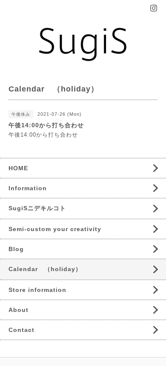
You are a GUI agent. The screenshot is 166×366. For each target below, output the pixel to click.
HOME (18, 168)
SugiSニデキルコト (37, 208)
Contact (21, 329)
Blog (16, 249)
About (19, 309)
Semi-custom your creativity (55, 229)
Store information (37, 289)
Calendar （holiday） (45, 269)
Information (28, 188)
